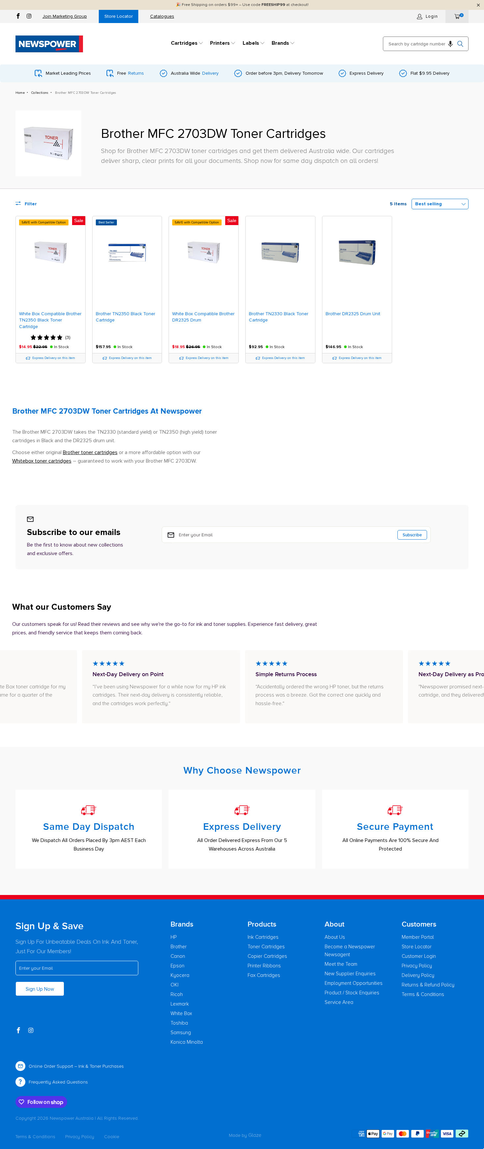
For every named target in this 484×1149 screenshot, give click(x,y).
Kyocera (180, 975)
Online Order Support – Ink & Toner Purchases (76, 1066)
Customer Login (419, 956)
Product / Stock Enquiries (352, 993)
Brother (179, 947)
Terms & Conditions (423, 994)
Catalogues (162, 16)
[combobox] (426, 44)
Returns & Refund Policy (428, 985)
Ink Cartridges (263, 937)
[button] (187, 43)
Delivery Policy (418, 975)
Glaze (254, 1135)
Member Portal (418, 937)
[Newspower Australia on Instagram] (29, 17)
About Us (335, 937)
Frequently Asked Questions (58, 1082)
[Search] (460, 44)
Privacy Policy (417, 966)
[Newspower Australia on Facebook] (18, 17)
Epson (177, 966)
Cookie (111, 1136)
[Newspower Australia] (49, 44)
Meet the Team (341, 964)
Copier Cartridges (267, 956)
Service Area (339, 1002)
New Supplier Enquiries (350, 974)
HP (173, 937)
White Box (181, 1013)
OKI (174, 985)
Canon (178, 956)
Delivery (210, 73)
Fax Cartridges (264, 975)
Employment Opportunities (354, 983)
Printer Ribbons (264, 966)
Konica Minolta (187, 1042)
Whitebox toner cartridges (41, 461)
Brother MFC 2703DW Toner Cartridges (85, 93)
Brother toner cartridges (90, 452)
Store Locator (118, 16)
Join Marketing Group (64, 16)
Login (432, 16)
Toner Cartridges (266, 947)
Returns (136, 73)
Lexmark (180, 1004)
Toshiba (179, 1023)
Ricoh (177, 994)
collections (39, 93)
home (20, 93)
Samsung (181, 1032)
